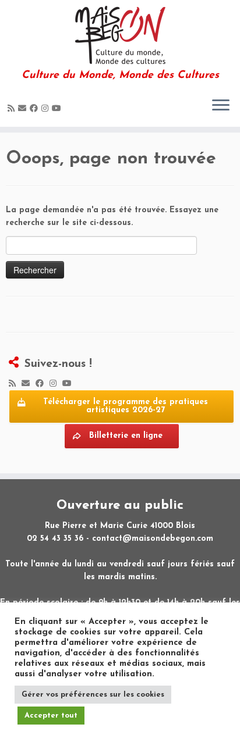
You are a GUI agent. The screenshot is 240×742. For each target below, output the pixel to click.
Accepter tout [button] (50, 715)
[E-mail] (24, 109)
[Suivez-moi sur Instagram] (46, 109)
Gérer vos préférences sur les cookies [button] (93, 694)
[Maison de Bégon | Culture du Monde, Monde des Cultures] (120, 35)
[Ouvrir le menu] (221, 106)
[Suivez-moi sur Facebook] (35, 109)
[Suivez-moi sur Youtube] (58, 109)
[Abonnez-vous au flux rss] (13, 109)
